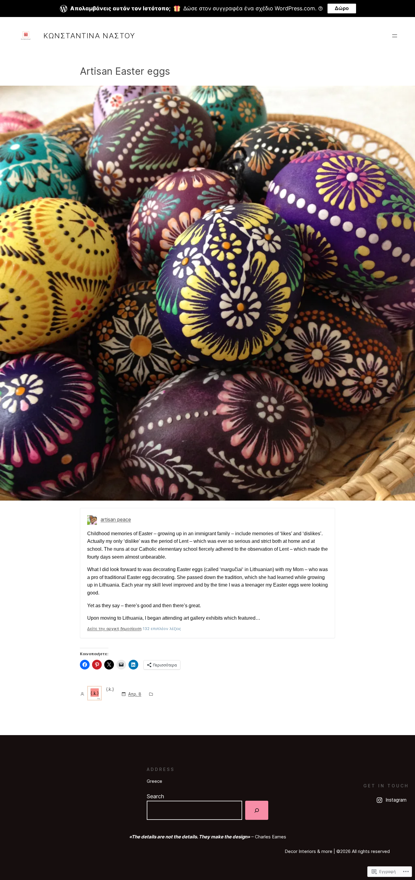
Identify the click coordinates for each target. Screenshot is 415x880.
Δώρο (342, 8)
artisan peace (116, 519)
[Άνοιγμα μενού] (394, 35)
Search (155, 796)
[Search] (256, 810)
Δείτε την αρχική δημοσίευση (114, 628)
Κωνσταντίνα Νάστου (89, 35)
